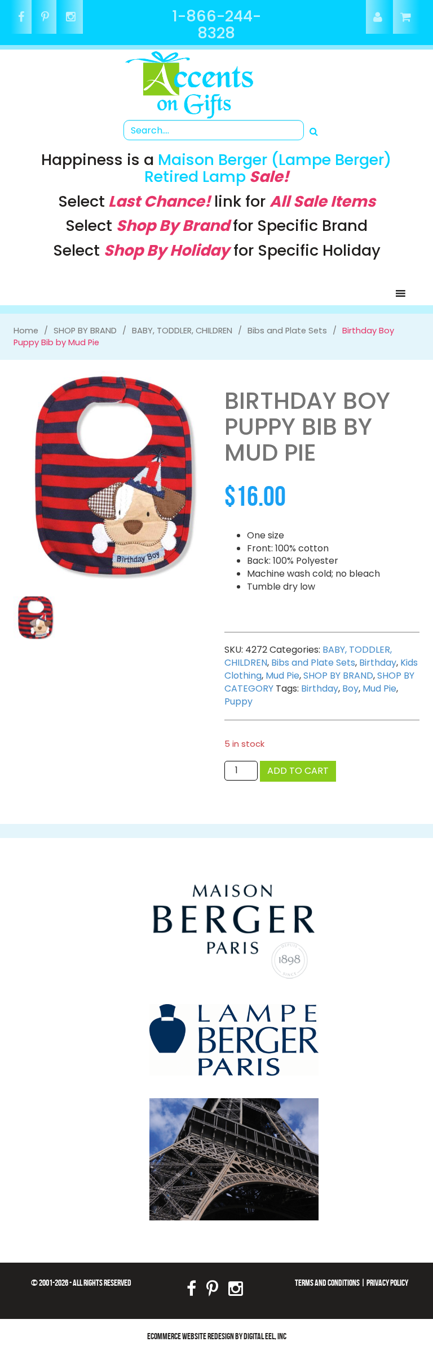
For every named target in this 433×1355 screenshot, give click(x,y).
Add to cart (298, 770)
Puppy (238, 701)
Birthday (377, 662)
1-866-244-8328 (216, 24)
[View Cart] (406, 17)
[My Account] (378, 17)
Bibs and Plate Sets (313, 662)
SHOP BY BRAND (338, 675)
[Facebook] (21, 17)
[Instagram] (70, 17)
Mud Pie (282, 675)
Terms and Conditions (327, 1282)
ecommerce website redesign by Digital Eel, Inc (216, 1336)
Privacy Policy (387, 1282)
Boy (350, 688)
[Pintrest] (45, 17)
